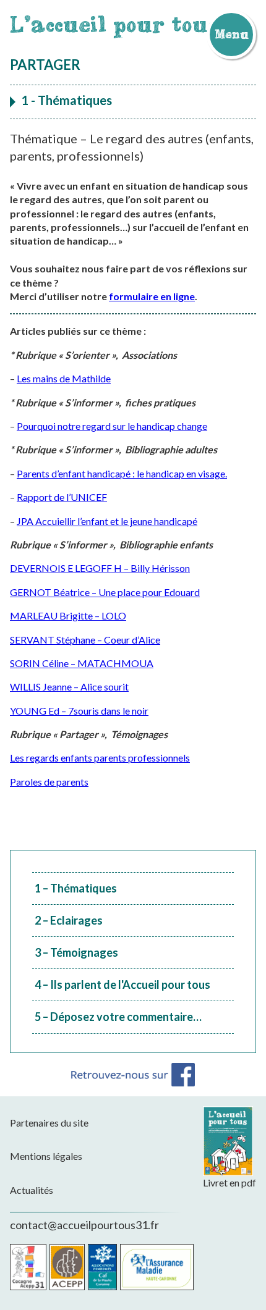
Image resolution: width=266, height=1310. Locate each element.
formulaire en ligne (152, 296)
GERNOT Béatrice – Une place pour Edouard (105, 592)
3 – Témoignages (76, 952)
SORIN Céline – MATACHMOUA (81, 663)
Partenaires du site (49, 1122)
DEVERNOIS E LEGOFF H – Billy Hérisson (100, 568)
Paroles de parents (49, 781)
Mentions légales (46, 1156)
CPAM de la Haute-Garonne (157, 1267)
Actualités (31, 1190)
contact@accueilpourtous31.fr (84, 1225)
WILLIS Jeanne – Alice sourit (69, 686)
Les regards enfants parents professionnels (100, 757)
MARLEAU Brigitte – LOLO (68, 615)
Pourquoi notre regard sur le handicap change (112, 426)
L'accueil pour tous (115, 24)
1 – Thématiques (76, 888)
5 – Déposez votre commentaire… (118, 1016)
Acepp (67, 1267)
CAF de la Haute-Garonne (102, 1267)
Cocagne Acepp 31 (28, 1267)
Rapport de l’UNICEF (62, 497)
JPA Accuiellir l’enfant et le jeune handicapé (107, 521)
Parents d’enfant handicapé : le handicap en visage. (122, 473)
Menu (231, 34)
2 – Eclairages (69, 920)
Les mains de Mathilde (64, 378)
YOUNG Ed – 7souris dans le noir (79, 710)
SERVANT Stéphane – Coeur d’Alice (85, 639)
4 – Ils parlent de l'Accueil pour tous (122, 984)
